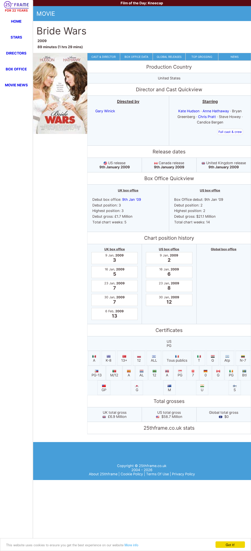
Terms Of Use (158, 474)
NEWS (235, 56)
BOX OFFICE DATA (136, 56)
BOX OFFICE (16, 69)
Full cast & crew (230, 132)
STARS (16, 37)
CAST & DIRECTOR (103, 56)
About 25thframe (103, 474)
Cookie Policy (132, 474)
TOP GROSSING (201, 56)
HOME (16, 21)
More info (131, 544)
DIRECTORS (16, 53)
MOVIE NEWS (16, 85)
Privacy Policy (183, 474)
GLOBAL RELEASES (169, 56)
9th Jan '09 (131, 199)
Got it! (230, 544)
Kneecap (155, 3)
